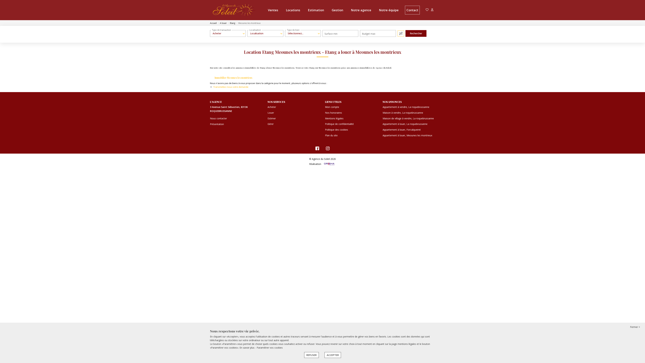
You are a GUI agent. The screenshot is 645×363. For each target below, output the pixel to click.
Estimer (272, 118)
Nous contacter (218, 118)
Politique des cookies (336, 129)
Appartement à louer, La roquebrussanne (405, 124)
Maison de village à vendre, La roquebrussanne (408, 118)
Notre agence (361, 10)
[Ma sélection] (427, 10)
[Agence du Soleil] (234, 10)
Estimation (316, 10)
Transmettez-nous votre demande (230, 86)
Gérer (271, 124)
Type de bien (293, 30)
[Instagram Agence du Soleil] (327, 149)
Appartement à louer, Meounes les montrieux (407, 135)
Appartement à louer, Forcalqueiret (402, 129)
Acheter (272, 107)
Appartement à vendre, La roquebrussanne (406, 107)
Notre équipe (389, 10)
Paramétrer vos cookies (270, 347)
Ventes (273, 10)
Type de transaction (221, 30)
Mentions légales (334, 118)
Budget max (368, 33)
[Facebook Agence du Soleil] (317, 149)
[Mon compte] (432, 10)
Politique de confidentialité (339, 124)
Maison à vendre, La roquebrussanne (403, 112)
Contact (412, 10)
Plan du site (331, 135)
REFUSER (311, 355)
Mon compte (332, 107)
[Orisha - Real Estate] (329, 164)
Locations (293, 10)
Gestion (337, 10)
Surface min (331, 33)
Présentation (217, 124)
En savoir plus (247, 347)
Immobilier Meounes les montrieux (233, 77)
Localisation (255, 30)
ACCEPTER (333, 355)
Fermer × (635, 327)
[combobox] (228, 33)
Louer (271, 112)
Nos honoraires (333, 112)
